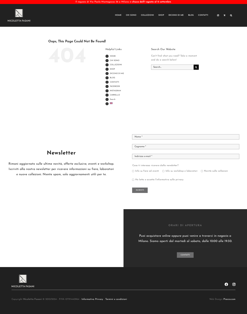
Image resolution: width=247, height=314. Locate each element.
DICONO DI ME (117, 73)
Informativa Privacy (92, 299)
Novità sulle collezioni (216, 171)
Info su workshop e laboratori (181, 171)
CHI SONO (115, 60)
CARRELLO (115, 95)
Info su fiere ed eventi (147, 171)
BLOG (112, 78)
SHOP (112, 69)
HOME (113, 56)
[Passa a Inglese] (238, 15)
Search (113, 99)
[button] (231, 15)
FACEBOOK (115, 86)
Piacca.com (229, 299)
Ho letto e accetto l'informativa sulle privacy (159, 180)
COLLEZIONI (116, 65)
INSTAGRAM (115, 91)
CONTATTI (114, 82)
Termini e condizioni (116, 299)
